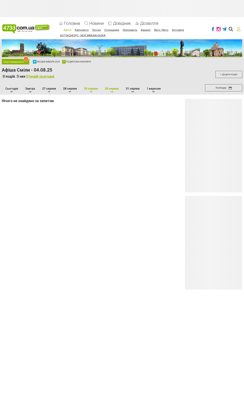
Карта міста (82, 30)
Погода (96, 30)
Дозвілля (149, 23)
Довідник (122, 23)
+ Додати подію (229, 74)
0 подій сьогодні (40, 76)
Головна (72, 23)
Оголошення (111, 30)
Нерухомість (130, 30)
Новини (96, 23)
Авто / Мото (161, 30)
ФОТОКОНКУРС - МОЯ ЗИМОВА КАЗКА (83, 35)
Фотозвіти (178, 30)
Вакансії (146, 30)
